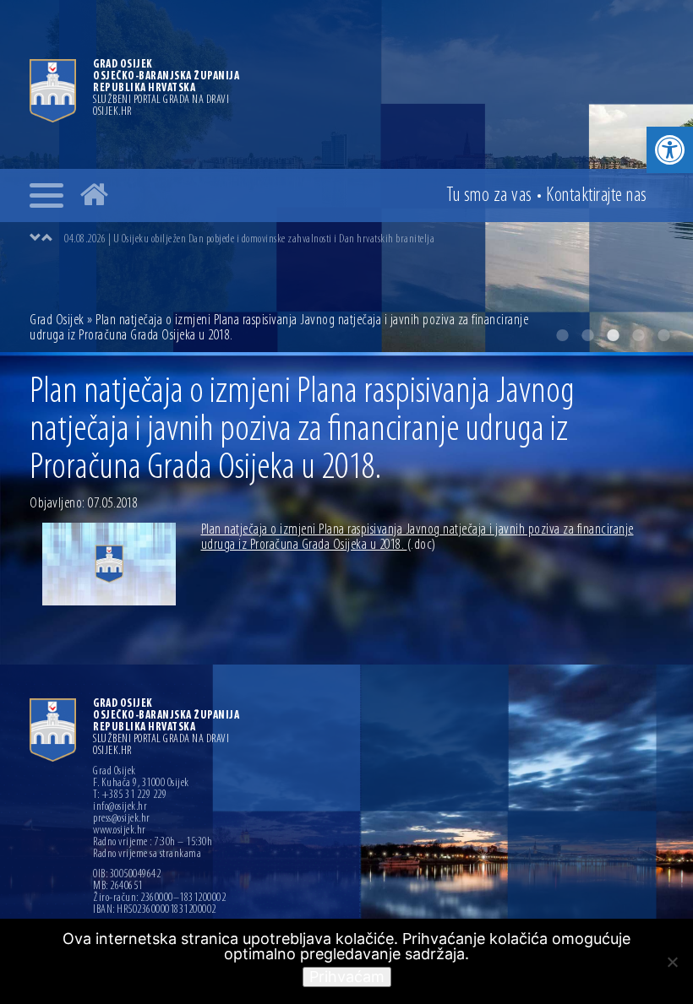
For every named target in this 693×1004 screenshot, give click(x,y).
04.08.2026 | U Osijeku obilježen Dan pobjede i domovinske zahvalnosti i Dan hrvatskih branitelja (249, 239)
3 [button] (612, 335)
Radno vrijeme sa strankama (147, 854)
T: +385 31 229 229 (129, 795)
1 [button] (562, 335)
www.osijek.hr (119, 831)
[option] (363, 239)
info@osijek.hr (120, 807)
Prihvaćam (347, 976)
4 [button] (638, 335)
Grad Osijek (58, 320)
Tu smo (489, 196)
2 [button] (587, 335)
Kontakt (596, 196)
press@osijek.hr (121, 819)
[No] (671, 961)
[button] (670, 150)
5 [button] (663, 335)
